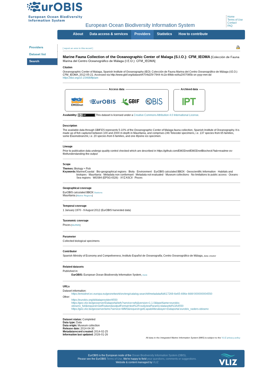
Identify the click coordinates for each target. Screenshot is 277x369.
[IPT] (189, 106)
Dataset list (37, 54)
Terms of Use (235, 19)
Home (231, 16)
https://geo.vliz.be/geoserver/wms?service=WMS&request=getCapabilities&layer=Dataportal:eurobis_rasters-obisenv (140, 308)
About (78, 34)
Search (34, 61)
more (144, 275)
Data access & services (109, 34)
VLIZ (155, 362)
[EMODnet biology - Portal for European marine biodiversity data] (77, 106)
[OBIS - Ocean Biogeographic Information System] (154, 106)
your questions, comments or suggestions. (171, 358)
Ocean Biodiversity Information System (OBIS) (159, 355)
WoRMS (76, 225)
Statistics (164, 34)
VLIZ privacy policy (231, 337)
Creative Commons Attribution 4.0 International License (166, 115)
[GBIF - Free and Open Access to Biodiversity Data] (130, 106)
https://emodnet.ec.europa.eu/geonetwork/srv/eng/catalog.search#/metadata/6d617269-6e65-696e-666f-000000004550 (141, 293)
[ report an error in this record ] (78, 48)
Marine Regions (84, 195)
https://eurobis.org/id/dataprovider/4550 (94, 299)
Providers (36, 47)
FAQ (229, 25)
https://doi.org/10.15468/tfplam (80, 77)
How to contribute (193, 34)
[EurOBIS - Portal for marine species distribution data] (103, 106)
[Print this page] (238, 47)
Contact (232, 22)
